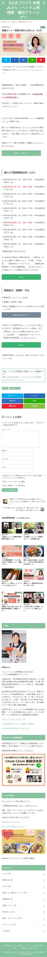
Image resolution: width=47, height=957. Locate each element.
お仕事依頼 (23, 948)
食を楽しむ (8, 912)
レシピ (6, 873)
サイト (4, 467)
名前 (4, 450)
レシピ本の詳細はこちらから (13, 826)
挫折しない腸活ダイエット (14, 893)
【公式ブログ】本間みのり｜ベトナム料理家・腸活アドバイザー (23, 10)
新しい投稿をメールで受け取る (14, 485)
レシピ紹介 (14, 948)
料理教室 (7, 899)
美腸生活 (7, 880)
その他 (6, 931)
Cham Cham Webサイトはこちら (16, 728)
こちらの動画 (28, 325)
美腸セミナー (16, 388)
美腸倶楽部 (28, 751)
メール (5, 459)
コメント (6, 429)
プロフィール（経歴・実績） (35, 945)
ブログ (6, 388)
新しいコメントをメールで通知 (14, 482)
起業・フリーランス (12, 918)
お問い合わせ (33, 948)
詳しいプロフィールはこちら (14, 719)
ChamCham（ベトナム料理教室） (14, 945)
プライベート (8, 925)
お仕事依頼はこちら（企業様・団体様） (19, 724)
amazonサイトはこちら (11, 822)
